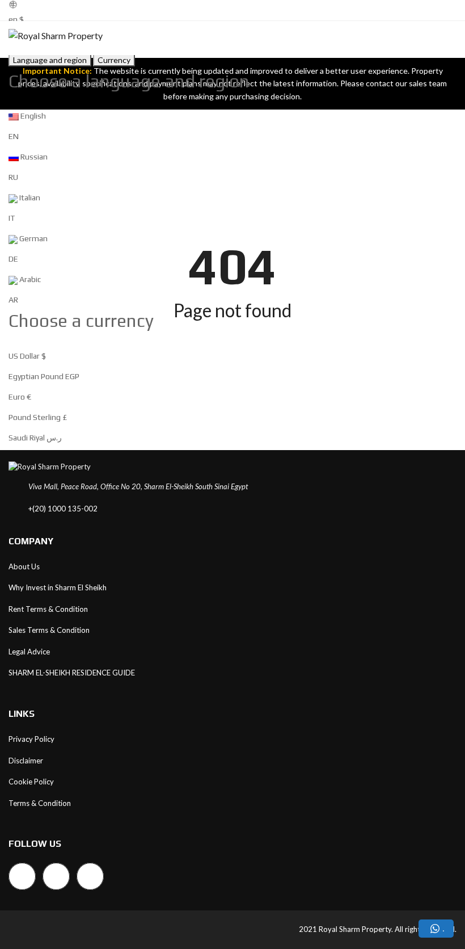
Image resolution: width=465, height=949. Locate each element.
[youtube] (90, 876)
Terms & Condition (40, 803)
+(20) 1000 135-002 (63, 508)
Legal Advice (29, 651)
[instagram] (56, 876)
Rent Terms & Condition (48, 609)
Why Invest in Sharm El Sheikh (58, 587)
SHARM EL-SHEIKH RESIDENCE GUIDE (72, 672)
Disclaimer (26, 760)
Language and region (50, 60)
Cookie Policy (31, 781)
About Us (24, 566)
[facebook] (22, 876)
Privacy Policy (31, 739)
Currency (114, 60)
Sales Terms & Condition (49, 630)
